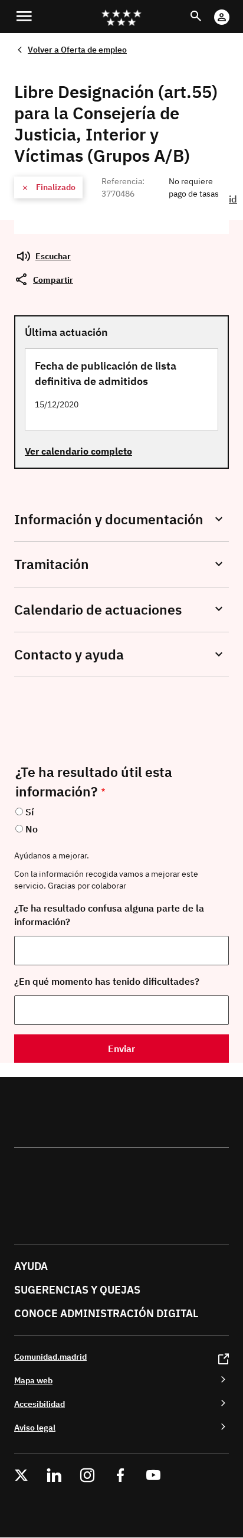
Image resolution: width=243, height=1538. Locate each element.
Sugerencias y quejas (77, 1290)
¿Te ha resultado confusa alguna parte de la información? (109, 915)
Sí (29, 812)
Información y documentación (108, 519)
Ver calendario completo (78, 451)
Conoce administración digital (106, 1313)
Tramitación (51, 564)
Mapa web (33, 1380)
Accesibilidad (39, 1403)
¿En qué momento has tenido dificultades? (106, 981)
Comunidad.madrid (50, 1356)
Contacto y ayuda (69, 654)
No (31, 829)
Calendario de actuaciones (98, 610)
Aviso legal (34, 1427)
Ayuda (31, 1266)
